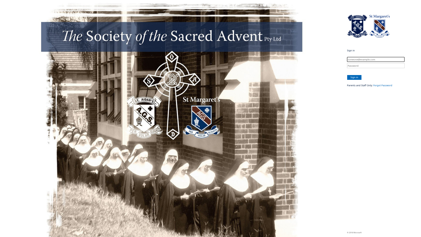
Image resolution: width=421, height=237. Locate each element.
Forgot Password (382, 85)
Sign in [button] (354, 77)
